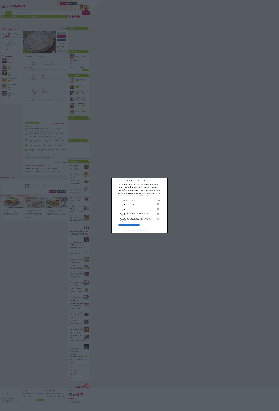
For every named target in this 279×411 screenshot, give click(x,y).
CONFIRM (129, 224)
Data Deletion (131, 230)
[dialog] (139, 205)
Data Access (139, 230)
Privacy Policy (148, 230)
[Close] (164, 181)
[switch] (157, 204)
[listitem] (139, 201)
